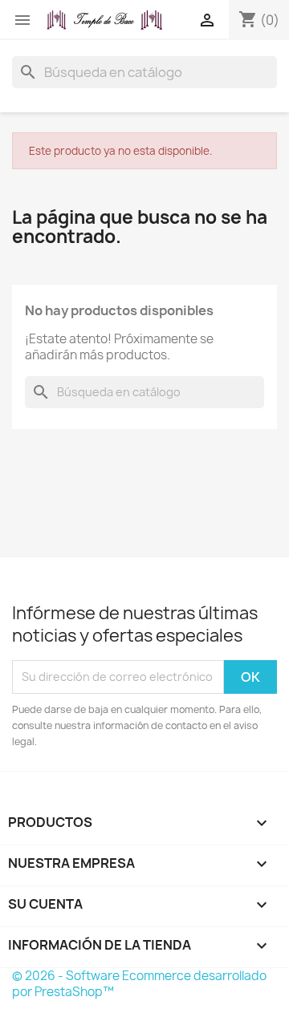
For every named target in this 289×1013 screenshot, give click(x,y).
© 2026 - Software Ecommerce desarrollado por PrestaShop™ (139, 983)
